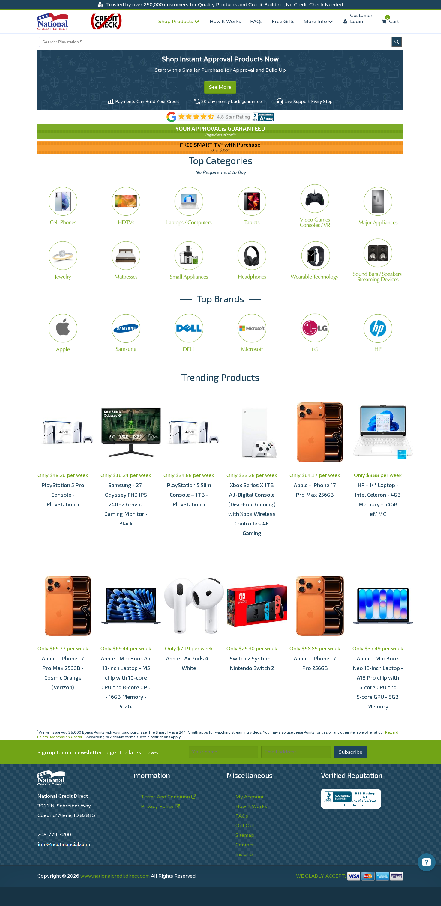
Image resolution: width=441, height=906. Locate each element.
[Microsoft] (252, 333)
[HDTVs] (126, 206)
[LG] (315, 333)
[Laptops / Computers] (189, 206)
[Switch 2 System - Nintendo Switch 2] (252, 606)
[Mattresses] (126, 260)
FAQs (256, 21)
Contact (245, 845)
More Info (316, 21)
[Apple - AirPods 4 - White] (189, 606)
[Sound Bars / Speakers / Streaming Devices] (378, 260)
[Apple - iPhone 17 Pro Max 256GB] (315, 432)
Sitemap (245, 835)
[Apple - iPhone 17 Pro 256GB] (315, 606)
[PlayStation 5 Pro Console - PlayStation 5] (63, 432)
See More (220, 87)
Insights (245, 854)
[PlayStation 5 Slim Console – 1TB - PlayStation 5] (189, 432)
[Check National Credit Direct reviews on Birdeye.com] (220, 116)
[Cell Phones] (63, 206)
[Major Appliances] (378, 206)
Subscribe (350, 752)
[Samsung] (126, 333)
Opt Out (245, 825)
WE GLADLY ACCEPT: (321, 876)
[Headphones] (252, 260)
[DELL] (189, 333)
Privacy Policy (246, 895)
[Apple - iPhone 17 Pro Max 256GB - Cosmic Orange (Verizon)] (63, 606)
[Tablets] (252, 206)
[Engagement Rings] (63, 260)
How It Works (225, 21)
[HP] (378, 333)
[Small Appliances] (189, 260)
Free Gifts (283, 21)
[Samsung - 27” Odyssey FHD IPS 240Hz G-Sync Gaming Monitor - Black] (126, 432)
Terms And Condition (165, 797)
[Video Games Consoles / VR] (315, 206)
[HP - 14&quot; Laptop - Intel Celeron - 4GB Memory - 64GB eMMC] (378, 432)
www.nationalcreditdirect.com (115, 876)
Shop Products (176, 21)
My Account (250, 797)
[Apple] (63, 333)
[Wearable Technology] (315, 260)
